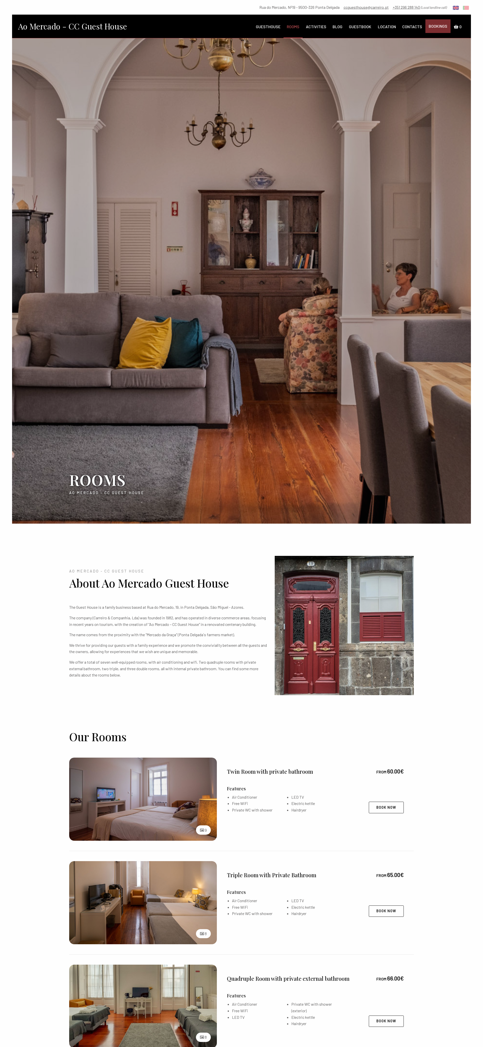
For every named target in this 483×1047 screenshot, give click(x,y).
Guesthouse (268, 26)
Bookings (438, 26)
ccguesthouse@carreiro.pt (366, 7)
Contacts (412, 26)
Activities (316, 26)
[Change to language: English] (456, 7)
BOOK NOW (386, 807)
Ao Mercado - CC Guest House (72, 26)
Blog (337, 26)
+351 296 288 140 (406, 7)
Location (387, 26)
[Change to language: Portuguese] (466, 7)
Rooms (293, 26)
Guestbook (360, 26)
